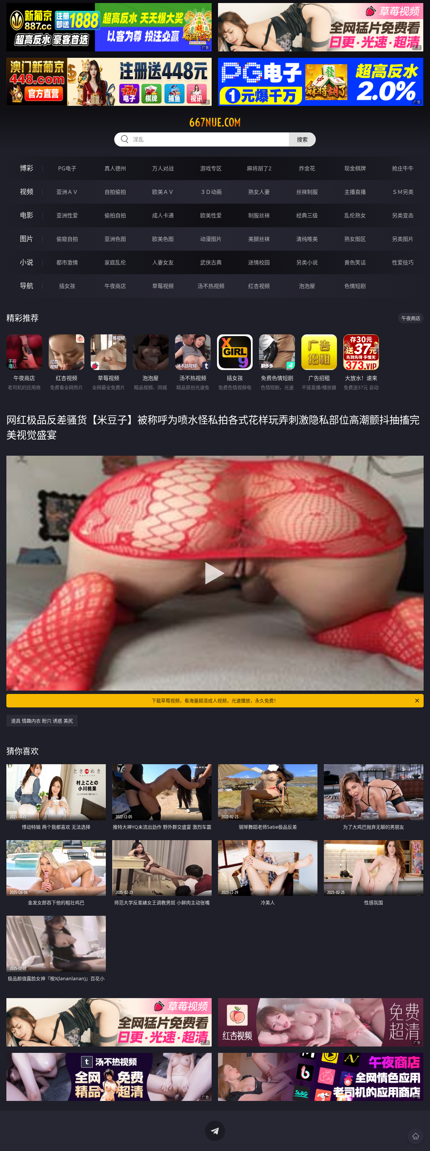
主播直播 (355, 192)
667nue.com (215, 122)
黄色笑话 (355, 262)
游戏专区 (211, 168)
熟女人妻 (259, 192)
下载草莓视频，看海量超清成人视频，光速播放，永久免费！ (215, 700)
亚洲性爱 (67, 215)
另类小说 (307, 262)
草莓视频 (163, 286)
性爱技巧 (403, 262)
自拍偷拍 (115, 192)
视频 (26, 191)
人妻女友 (163, 262)
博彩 (26, 168)
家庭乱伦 (115, 262)
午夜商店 (115, 286)
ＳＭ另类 (403, 192)
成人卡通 (163, 215)
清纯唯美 (307, 239)
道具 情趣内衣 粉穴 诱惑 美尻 (42, 720)
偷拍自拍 (115, 215)
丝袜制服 (307, 192)
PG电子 (67, 168)
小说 (26, 262)
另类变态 (403, 215)
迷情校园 (259, 262)
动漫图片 (211, 239)
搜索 (302, 139)
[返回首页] (415, 1136)
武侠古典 (211, 262)
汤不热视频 (211, 286)
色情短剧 (355, 286)
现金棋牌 (355, 168)
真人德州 (115, 168)
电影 (26, 215)
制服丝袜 (259, 215)
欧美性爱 (211, 215)
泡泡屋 (307, 286)
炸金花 (307, 168)
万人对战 (163, 168)
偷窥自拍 (67, 239)
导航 (26, 285)
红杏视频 (259, 286)
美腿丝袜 (259, 239)
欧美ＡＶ (163, 192)
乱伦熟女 (355, 215)
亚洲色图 (115, 239)
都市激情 (67, 262)
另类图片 (403, 239)
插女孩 (67, 286)
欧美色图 (163, 239)
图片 (26, 238)
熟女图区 (355, 239)
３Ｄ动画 (211, 192)
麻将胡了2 (259, 168)
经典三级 (307, 215)
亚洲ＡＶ (67, 192)
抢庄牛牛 (403, 168)
